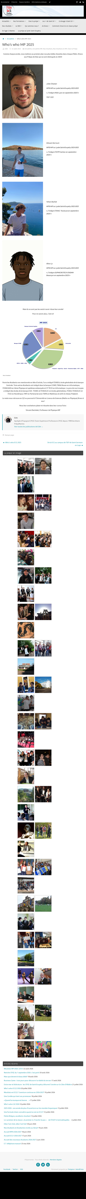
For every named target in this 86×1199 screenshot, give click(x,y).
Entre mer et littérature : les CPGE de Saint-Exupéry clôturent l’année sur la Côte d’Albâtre (38, 1085)
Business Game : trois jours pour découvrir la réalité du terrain (27, 1081)
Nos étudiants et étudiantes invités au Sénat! (21, 1128)
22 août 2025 (16, 49)
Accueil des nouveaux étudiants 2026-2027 (20, 1140)
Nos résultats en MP (60, 49)
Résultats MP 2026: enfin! (13, 1069)
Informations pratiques (39, 2)
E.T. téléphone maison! (12, 1144)
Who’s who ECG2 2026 (12, 1088)
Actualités (10, 39)
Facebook (6, 1169)
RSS (21, 1169)
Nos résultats (47, 49)
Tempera (71, 1169)
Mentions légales (56, 1160)
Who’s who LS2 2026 (11, 1104)
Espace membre (24, 2)
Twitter (15, 1169)
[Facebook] (77, 2)
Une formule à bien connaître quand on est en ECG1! (23, 1112)
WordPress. (80, 1169)
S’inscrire (14, 2)
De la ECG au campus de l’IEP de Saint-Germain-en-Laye (65, 444)
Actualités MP (37, 49)
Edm (6, 49)
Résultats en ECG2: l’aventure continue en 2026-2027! (24, 1092)
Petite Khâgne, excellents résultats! (17, 1116)
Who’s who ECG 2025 (13, 443)
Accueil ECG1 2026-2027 (13, 1136)
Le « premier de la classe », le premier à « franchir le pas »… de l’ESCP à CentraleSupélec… (37, 1120)
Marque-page (9, 435)
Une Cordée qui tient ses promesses (17, 1096)
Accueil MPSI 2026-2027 (13, 1132)
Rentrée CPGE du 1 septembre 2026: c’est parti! (21, 1073)
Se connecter (5, 2)
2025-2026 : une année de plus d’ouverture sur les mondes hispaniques (30, 1108)
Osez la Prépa (72, 49)
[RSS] (83, 2)
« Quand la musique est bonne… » (17, 1100)
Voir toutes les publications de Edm (28, 427)
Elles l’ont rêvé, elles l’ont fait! (15, 1124)
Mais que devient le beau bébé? (16, 1077)
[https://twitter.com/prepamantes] (80, 2)
